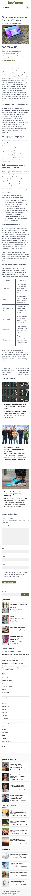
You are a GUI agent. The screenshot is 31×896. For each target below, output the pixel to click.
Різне (3, 726)
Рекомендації (5, 723)
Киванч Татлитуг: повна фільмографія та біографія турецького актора (17, 797)
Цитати (3, 744)
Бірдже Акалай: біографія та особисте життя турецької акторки (17, 776)
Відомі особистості (7, 680)
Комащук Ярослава (17, 609)
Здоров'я (4, 689)
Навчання (4, 712)
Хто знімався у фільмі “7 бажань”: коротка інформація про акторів (14, 449)
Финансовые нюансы (8, 60)
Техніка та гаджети (6, 741)
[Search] (27, 7)
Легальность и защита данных (11, 51)
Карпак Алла (15, 631)
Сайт (3, 564)
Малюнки (4, 703)
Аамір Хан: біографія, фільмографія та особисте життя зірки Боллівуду (17, 766)
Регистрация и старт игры (10, 53)
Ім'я (3, 548)
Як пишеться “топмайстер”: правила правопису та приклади (19, 628)
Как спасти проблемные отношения (11, 651)
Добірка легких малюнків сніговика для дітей (17, 882)
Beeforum (15, 3)
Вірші (3, 683)
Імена (3, 695)
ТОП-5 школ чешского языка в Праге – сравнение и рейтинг (18, 617)
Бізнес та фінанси (6, 677)
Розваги (4, 729)
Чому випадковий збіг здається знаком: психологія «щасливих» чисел (15, 406)
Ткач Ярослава (15, 833)
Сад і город (5, 732)
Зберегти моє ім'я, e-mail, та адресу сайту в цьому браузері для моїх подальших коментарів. (16, 574)
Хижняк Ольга (15, 824)
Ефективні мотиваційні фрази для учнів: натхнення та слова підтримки (18, 812)
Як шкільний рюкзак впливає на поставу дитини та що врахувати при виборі (19, 606)
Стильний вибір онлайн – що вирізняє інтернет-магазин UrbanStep (14, 494)
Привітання (5, 718)
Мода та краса (5, 706)
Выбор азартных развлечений (11, 63)
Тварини (4, 738)
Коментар (5, 526)
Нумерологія (5, 715)
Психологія (5, 721)
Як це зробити (5, 749)
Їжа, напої (4, 698)
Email (4, 556)
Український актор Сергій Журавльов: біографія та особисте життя (17, 787)
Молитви (4, 709)
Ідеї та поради (5, 692)
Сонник (4, 735)
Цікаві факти (5, 15)
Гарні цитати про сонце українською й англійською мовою (17, 841)
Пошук (4, 591)
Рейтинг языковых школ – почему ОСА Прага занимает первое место (18, 638)
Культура (4, 700)
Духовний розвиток (7, 686)
